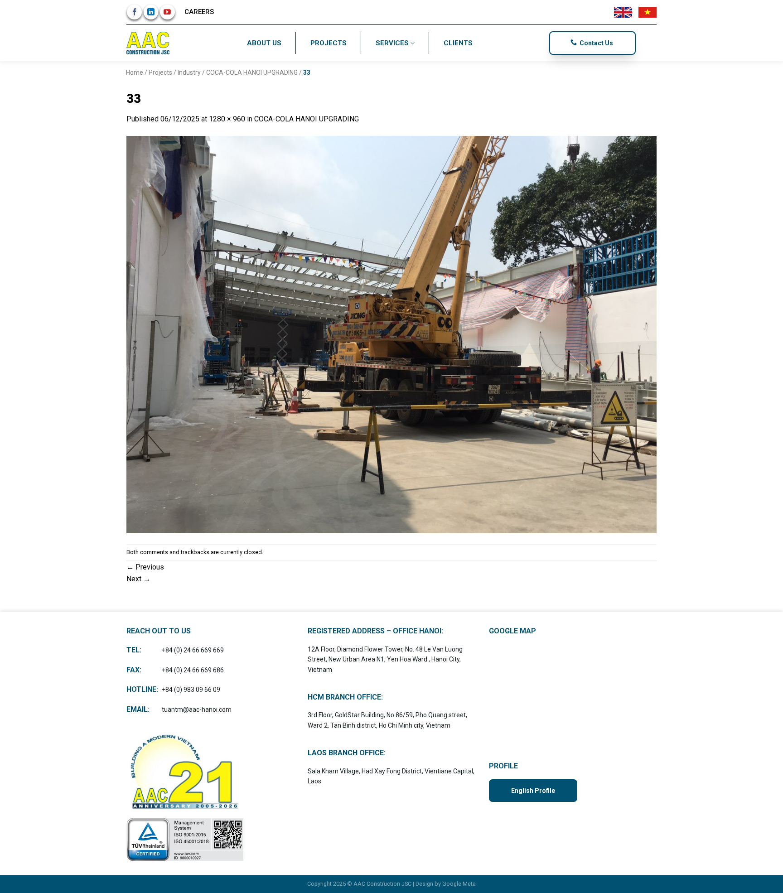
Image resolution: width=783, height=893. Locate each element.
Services (392, 43)
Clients (458, 43)
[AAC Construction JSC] (149, 43)
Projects (328, 43)
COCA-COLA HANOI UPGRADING (252, 72)
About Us (264, 43)
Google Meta (459, 883)
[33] (391, 334)
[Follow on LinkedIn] (151, 12)
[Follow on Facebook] (134, 12)
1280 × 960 (227, 119)
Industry (189, 72)
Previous (145, 567)
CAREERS (199, 12)
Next (138, 578)
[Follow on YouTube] (167, 12)
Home (134, 72)
